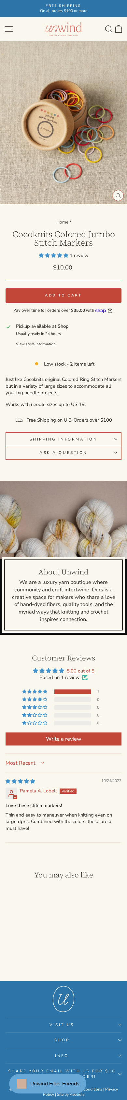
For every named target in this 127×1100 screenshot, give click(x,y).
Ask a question (63, 452)
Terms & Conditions (85, 1089)
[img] (20, 781)
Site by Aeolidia (70, 1094)
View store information (36, 344)
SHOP (61, 1040)
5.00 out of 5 (80, 671)
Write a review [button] (63, 739)
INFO (61, 1055)
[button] (54, 255)
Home (62, 222)
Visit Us (61, 1024)
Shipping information (64, 439)
